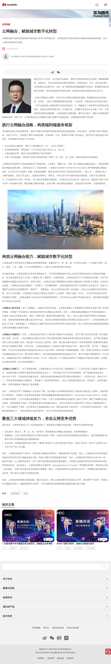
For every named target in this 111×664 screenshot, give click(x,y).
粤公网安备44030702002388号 (63, 653)
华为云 (46, 628)
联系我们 (41, 658)
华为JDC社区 (58, 628)
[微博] (52, 73)
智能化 (13, 548)
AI (4, 548)
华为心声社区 (73, 628)
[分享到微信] (58, 73)
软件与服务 (91, 548)
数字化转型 (15, 493)
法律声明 (50, 658)
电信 (25, 493)
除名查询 (70, 658)
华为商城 (36, 628)
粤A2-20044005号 (43, 653)
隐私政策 (60, 658)
